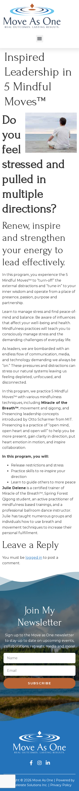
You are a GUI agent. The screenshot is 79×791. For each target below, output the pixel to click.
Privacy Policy (61, 785)
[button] (39, 38)
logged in (33, 557)
